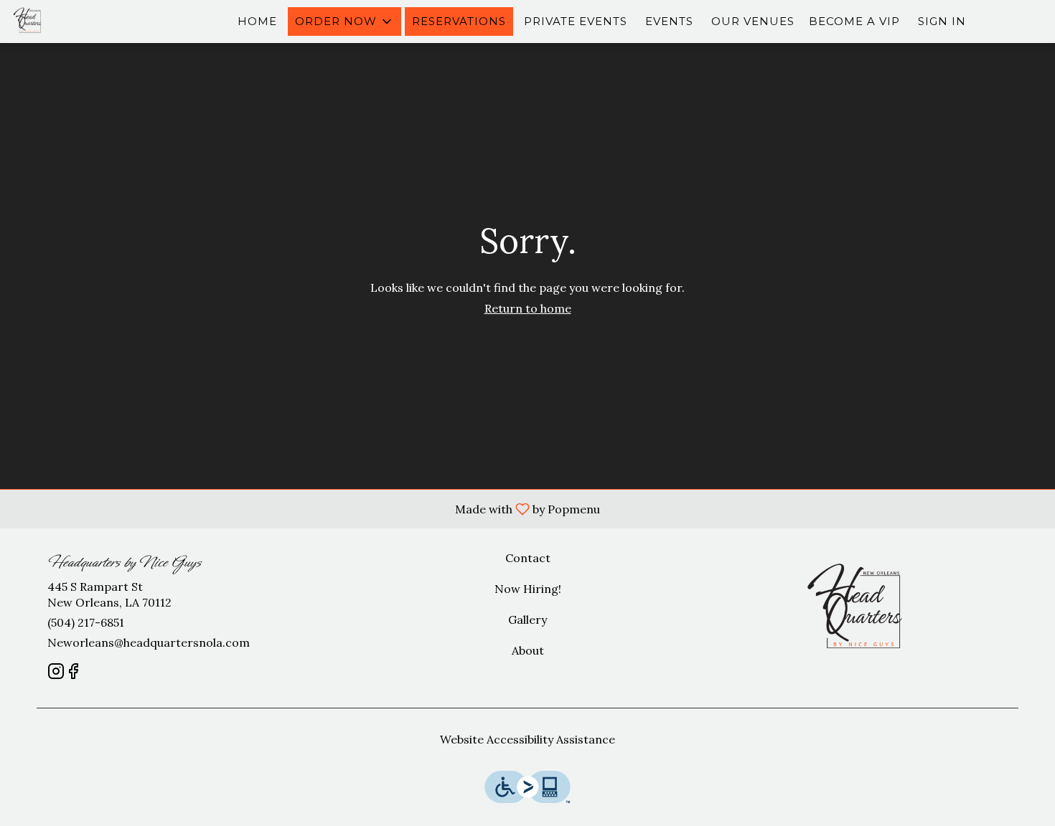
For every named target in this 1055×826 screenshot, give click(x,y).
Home (257, 21)
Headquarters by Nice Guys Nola (862, 611)
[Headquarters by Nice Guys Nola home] (76, 21)
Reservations (459, 21)
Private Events (575, 21)
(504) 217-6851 (85, 622)
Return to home (527, 308)
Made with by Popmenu (305, 508)
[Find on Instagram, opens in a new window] (56, 674)
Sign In (942, 21)
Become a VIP (854, 21)
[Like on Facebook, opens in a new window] (73, 674)
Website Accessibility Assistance (527, 739)
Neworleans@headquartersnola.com (148, 642)
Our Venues (752, 21)
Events (669, 21)
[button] (344, 21)
